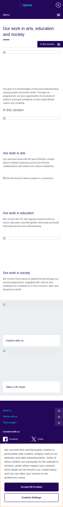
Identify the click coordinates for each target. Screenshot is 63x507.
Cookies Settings (31, 497)
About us (7, 410)
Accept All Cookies (31, 487)
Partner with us (10, 416)
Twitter (40, 439)
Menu (6, 14)
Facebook (13, 439)
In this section (47, 44)
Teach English (9, 422)
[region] (31, 475)
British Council (10, 5)
